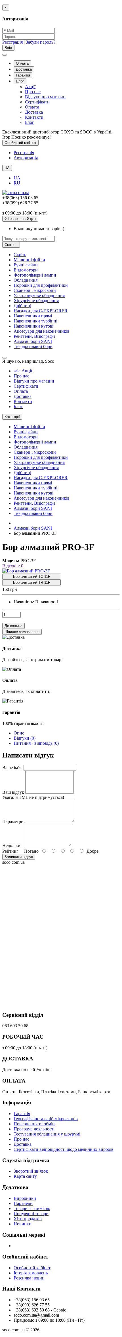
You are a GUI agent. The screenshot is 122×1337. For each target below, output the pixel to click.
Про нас (33, 91)
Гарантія (23, 75)
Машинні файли (29, 259)
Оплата (22, 63)
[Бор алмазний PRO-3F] (26, 570)
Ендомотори (26, 270)
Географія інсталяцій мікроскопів (46, 1118)
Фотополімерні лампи (35, 275)
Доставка (24, 69)
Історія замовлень (31, 1272)
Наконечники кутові (33, 326)
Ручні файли (26, 264)
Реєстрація (12, 42)
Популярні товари (31, 1213)
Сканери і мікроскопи (35, 290)
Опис (19, 733)
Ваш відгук (13, 792)
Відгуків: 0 (12, 565)
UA (17, 177)
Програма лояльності (34, 1128)
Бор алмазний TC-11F (31, 576)
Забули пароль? (40, 42)
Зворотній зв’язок (31, 1171)
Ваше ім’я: (12, 767)
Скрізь (20, 254)
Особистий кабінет (32, 1267)
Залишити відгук (19, 857)
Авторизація (26, 157)
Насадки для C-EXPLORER (41, 310)
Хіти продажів (28, 1218)
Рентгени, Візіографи (34, 336)
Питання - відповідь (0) (36, 743)
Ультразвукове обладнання (39, 295)
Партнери (23, 1203)
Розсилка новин (29, 1278)
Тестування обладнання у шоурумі (47, 1134)
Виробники (25, 1198)
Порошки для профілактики (41, 285)
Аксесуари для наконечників (42, 331)
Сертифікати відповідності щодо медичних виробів (63, 1149)
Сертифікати (37, 101)
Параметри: (13, 821)
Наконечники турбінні (35, 321)
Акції (30, 86)
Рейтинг (10, 851)
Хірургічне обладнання (36, 300)
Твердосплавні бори (33, 346)
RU (17, 183)
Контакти (34, 117)
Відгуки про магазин (45, 96)
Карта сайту (25, 1176)
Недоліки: (12, 845)
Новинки (22, 1223)
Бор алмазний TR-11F (31, 582)
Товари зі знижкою (32, 1208)
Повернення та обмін (34, 1123)
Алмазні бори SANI (33, 341)
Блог (20, 81)
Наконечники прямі (33, 315)
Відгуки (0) (24, 738)
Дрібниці (22, 305)
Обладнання (25, 280)
